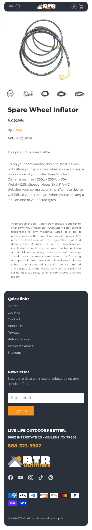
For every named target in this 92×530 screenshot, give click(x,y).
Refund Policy (19, 339)
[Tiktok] (41, 477)
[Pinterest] (51, 477)
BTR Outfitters (26, 518)
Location (14, 312)
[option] (46, 50)
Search (13, 306)
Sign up (21, 411)
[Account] (72, 6)
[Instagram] (31, 477)
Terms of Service (21, 346)
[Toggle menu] (10, 6)
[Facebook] (11, 477)
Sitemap (14, 353)
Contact (14, 319)
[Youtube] (21, 477)
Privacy (13, 333)
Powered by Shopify (50, 518)
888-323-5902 (24, 446)
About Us (15, 326)
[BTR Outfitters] (46, 6)
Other (17, 130)
